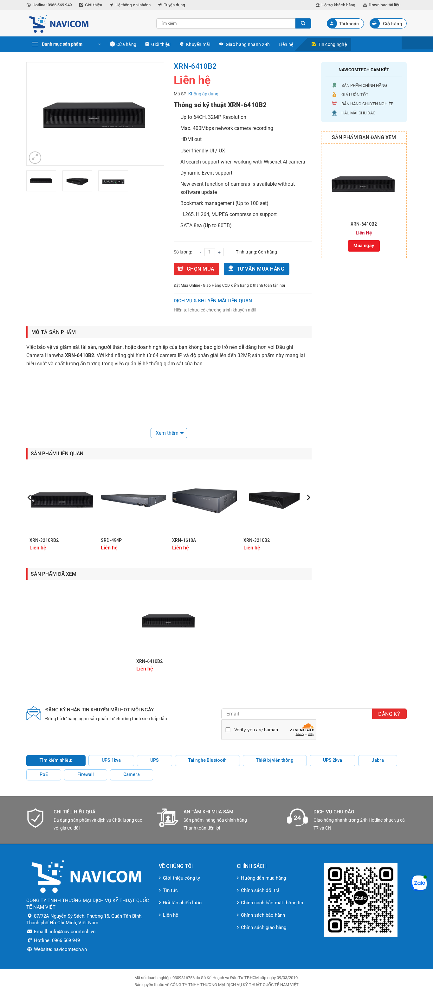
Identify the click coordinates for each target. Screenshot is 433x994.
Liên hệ (286, 44)
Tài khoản (349, 23)
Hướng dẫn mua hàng (263, 878)
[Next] (153, 114)
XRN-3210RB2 (44, 540)
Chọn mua (200, 269)
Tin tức (170, 890)
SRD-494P (111, 540)
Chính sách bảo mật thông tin (272, 903)
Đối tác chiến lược (182, 903)
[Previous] (37, 114)
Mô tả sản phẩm (53, 332)
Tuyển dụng (174, 5)
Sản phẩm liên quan (57, 454)
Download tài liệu (384, 5)
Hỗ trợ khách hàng (338, 5)
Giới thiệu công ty (181, 878)
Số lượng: (183, 251)
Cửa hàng (126, 44)
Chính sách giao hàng (263, 927)
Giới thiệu (93, 5)
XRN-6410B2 (364, 224)
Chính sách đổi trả (260, 890)
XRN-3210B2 (256, 540)
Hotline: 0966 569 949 (52, 5)
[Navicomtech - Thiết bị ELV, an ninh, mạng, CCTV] (86, 23)
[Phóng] (35, 157)
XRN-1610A (184, 540)
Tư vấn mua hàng (260, 269)
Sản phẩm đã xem (53, 574)
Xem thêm (167, 433)
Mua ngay (363, 245)
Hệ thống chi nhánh (133, 5)
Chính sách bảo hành (263, 915)
